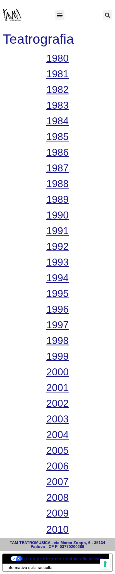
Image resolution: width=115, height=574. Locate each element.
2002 (57, 403)
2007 (57, 481)
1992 (57, 246)
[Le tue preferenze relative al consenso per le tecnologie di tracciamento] (105, 564)
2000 (57, 372)
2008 (57, 497)
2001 (57, 387)
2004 (57, 434)
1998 (57, 340)
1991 (57, 230)
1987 (57, 168)
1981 (57, 74)
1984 (57, 121)
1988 (57, 183)
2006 (57, 466)
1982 (57, 89)
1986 (57, 152)
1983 (57, 105)
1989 (57, 199)
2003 (57, 419)
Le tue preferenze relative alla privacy (63, 558)
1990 (57, 215)
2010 (57, 529)
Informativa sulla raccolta (29, 567)
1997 (57, 325)
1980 (57, 58)
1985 (57, 136)
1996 (57, 309)
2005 (57, 450)
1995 (57, 293)
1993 (57, 262)
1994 (57, 277)
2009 (57, 513)
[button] (59, 15)
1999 (57, 356)
